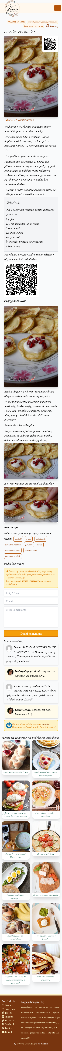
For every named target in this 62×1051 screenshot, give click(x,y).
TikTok (8, 1012)
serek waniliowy (31, 550)
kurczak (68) (37, 1012)
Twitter (8, 1028)
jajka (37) (55, 1032)
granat (28, 539)
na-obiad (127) (26, 1007)
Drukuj (53, 26)
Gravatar (46, 723)
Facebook (9, 1024)
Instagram (9, 1008)
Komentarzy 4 (26, 119)
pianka (39, 544)
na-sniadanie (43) (52, 1022)
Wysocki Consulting (26, 1043)
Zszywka (9, 1020)
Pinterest (8, 1016)
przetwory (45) (39, 1022)
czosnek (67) (47, 1012)
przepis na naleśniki (12, 556)
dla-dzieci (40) (38, 1027)
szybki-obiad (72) (49, 1007)
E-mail (8, 1031)
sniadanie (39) (50, 1027)
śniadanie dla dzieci (12, 550)
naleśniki (18, 539)
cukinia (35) (25, 1037)
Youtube (8, 1005)
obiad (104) (37, 1007)
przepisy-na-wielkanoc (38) (40, 1032)
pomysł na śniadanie (13, 544)
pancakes (28, 544)
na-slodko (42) (26, 1027)
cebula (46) (29, 1022)
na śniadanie (40, 539)
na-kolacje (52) (30, 1017)
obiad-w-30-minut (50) (45, 1017)
